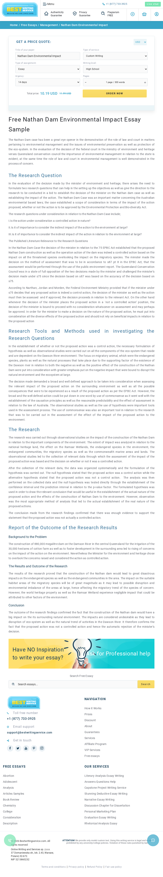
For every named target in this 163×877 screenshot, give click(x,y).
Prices (88, 714)
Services (89, 738)
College (7, 811)
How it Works (92, 708)
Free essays (92, 755)
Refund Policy (94, 866)
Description (10, 823)
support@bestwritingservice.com (29, 732)
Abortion (8, 775)
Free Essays (29, 25)
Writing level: (90, 63)
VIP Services (92, 750)
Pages (86, 76)
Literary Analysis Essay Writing (104, 775)
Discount (90, 720)
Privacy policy (76, 866)
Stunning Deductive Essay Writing (105, 793)
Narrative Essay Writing (99, 799)
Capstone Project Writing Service (105, 787)
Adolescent (10, 781)
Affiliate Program (95, 744)
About (88, 726)
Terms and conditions (53, 866)
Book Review (11, 799)
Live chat (153, 4)
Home (14, 25)
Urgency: (19, 76)
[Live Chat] (153, 840)
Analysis (8, 787)
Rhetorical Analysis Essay (100, 823)
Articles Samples (13, 793)
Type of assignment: (25, 63)
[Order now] (144, 15)
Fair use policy (113, 866)
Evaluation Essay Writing (100, 817)
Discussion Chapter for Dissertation (107, 805)
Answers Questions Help (100, 781)
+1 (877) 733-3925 (116, 4)
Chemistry (9, 805)
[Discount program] (132, 15)
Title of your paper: (25, 50)
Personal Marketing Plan (100, 811)
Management (49, 25)
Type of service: (91, 50)
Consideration (12, 817)
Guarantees (92, 732)
